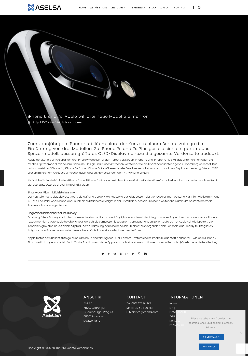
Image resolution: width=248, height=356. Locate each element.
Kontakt (179, 7)
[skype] (144, 254)
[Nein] (241, 333)
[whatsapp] (139, 254)
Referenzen (138, 7)
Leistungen (118, 7)
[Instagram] (199, 7)
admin (78, 122)
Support (165, 7)
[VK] (115, 254)
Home (83, 7)
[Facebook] (193, 7)
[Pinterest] (121, 254)
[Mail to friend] (127, 254)
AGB (172, 316)
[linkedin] (133, 254)
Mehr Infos (209, 346)
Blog (152, 7)
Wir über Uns (98, 7)
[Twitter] (103, 254)
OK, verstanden (211, 337)
